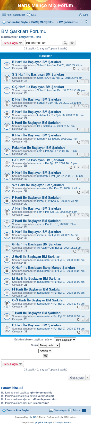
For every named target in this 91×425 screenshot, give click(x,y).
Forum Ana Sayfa (18, 410)
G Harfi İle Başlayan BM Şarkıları (36, 244)
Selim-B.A (43, 65)
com (39, 151)
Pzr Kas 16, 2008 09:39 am (61, 224)
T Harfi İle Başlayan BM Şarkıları (36, 313)
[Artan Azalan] (45, 351)
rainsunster (43, 260)
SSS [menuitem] (33, 14)
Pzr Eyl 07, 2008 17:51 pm (68, 328)
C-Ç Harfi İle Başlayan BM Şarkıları (38, 87)
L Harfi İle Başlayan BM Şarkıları (36, 123)
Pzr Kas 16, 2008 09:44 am (61, 211)
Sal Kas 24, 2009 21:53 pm (58, 126)
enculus (41, 188)
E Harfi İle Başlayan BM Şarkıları (36, 325)
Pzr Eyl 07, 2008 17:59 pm (68, 303)
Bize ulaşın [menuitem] (60, 410)
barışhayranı (26, 36)
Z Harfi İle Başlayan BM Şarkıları (36, 221)
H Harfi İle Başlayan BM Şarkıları (36, 172)
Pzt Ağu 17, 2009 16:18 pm (61, 151)
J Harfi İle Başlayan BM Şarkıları (36, 257)
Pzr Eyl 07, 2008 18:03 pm (68, 260)
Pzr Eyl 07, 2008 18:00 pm (68, 281)
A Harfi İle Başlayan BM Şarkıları (36, 208)
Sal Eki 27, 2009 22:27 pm (63, 138)
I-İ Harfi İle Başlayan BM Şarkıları (37, 289)
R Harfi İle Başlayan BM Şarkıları (36, 112)
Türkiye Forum (63, 422)
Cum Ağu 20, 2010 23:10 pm (64, 102)
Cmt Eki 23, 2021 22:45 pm (67, 65)
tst (38, 126)
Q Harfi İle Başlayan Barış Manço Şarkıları (43, 267)
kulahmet (42, 115)
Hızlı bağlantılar (16, 14)
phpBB (33, 417)
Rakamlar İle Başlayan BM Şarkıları (38, 148)
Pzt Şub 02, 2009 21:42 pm (67, 175)
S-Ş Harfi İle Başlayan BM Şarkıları (38, 74)
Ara (65, 43)
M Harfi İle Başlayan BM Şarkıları (36, 278)
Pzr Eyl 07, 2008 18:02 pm (68, 270)
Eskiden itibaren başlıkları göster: (34, 339)
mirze (40, 200)
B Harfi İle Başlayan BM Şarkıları (36, 62)
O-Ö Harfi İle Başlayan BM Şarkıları (38, 300)
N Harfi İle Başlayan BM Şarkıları (36, 232)
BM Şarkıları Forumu (23, 31)
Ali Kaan (42, 247)
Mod (38, 36)
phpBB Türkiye (43, 422)
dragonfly (42, 175)
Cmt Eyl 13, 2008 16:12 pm (65, 247)
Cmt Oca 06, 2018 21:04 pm (68, 90)
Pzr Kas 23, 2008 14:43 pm (65, 188)
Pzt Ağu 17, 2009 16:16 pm (61, 163)
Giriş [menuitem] (86, 14)
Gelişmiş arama (72, 43)
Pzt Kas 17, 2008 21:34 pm (62, 200)
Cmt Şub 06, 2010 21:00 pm (67, 115)
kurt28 (41, 102)
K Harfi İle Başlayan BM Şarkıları (36, 135)
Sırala (35, 345)
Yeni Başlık (10, 43)
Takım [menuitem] (76, 410)
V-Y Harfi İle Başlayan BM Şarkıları (38, 185)
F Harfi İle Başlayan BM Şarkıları (36, 197)
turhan (41, 138)
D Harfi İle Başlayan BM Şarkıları (36, 99)
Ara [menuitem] (87, 22)
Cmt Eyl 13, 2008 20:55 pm (62, 235)
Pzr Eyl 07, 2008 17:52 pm (68, 316)
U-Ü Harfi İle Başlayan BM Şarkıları (38, 160)
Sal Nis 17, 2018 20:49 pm (66, 77)
